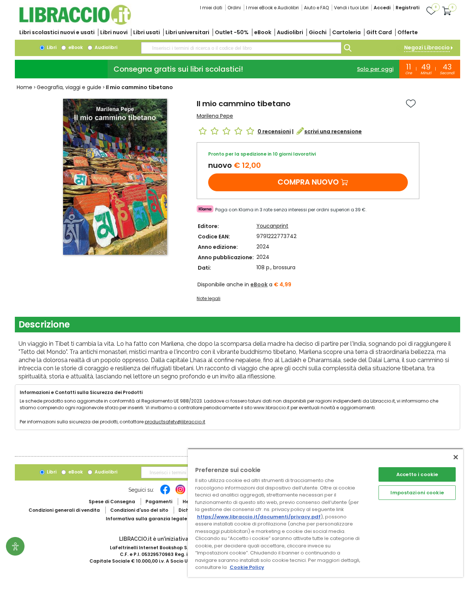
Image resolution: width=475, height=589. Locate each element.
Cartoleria (346, 32)
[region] (325, 512)
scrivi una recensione (333, 131)
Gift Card (379, 32)
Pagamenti (158, 501)
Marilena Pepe (215, 116)
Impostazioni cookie (416, 492)
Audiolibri (290, 32)
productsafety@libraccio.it (175, 422)
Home (24, 87)
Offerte (407, 32)
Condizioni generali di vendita (64, 510)
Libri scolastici (57, 32)
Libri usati (146, 32)
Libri (51, 47)
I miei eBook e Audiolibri (272, 7)
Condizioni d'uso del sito (139, 510)
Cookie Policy (247, 567)
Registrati (407, 7)
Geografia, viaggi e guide (69, 87)
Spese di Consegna (112, 501)
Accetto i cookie (417, 474)
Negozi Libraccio (427, 47)
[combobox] (241, 48)
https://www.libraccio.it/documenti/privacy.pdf (259, 516)
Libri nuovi (114, 32)
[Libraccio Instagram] (180, 493)
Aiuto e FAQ (316, 7)
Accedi (382, 7)
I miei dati (211, 7)
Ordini (234, 7)
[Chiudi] (455, 457)
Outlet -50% (232, 32)
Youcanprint (272, 226)
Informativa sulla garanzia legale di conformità (163, 518)
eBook (262, 32)
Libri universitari (187, 32)
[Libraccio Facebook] (165, 493)
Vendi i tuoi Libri (351, 7)
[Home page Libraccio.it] (75, 23)
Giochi (318, 32)
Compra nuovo (308, 182)
